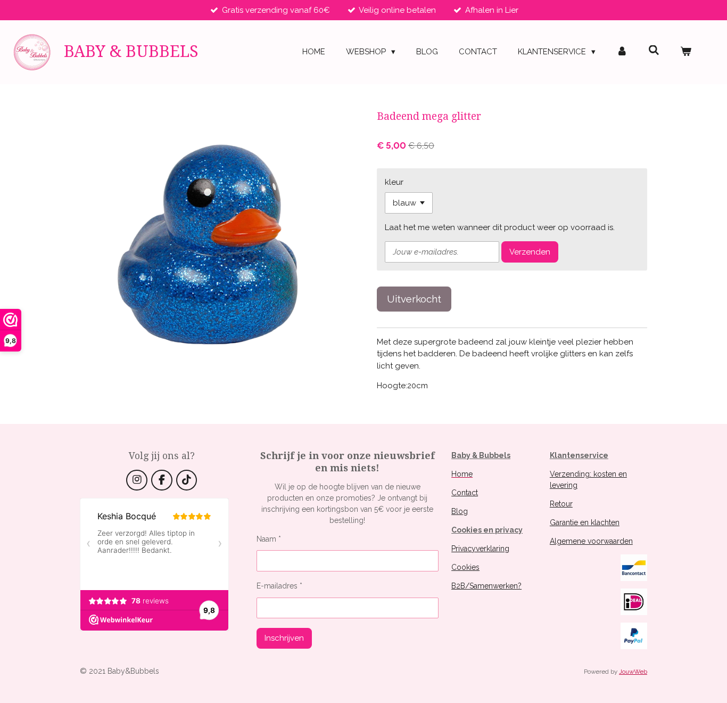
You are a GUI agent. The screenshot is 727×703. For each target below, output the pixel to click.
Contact (464, 492)
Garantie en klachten (584, 522)
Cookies (465, 567)
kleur (394, 182)
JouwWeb (633, 671)
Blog (459, 511)
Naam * (269, 539)
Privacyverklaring (480, 548)
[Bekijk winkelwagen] (686, 52)
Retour (561, 504)
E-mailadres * (279, 586)
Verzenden (529, 252)
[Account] (622, 52)
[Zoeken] (654, 50)
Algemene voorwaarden (591, 541)
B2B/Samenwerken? (486, 586)
